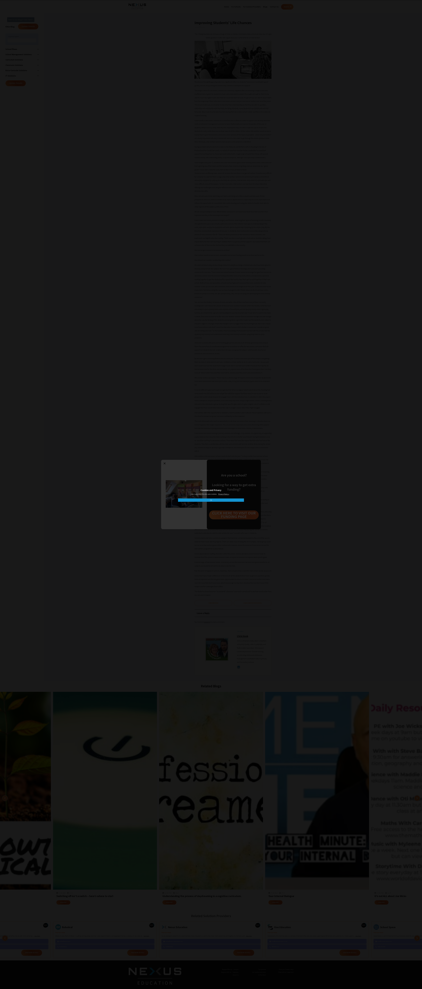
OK (211, 500)
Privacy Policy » (223, 494)
